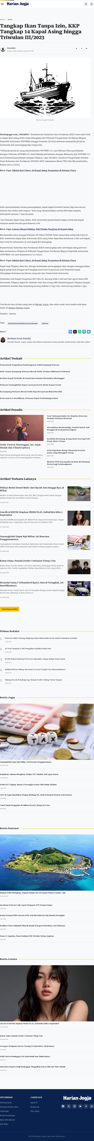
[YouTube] (80, 1106)
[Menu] (2, 4)
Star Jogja (34, 1111)
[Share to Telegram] (88, 331)
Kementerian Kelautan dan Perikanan (22, 323)
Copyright (4, 1111)
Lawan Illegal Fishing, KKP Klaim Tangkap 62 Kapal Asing (42, 229)
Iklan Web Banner (7, 1120)
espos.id (33, 1103)
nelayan (45, 323)
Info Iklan (4, 1124)
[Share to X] (75, 331)
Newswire (11, 48)
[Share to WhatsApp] (79, 331)
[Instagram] (74, 1106)
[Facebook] (63, 1106)
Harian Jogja (41, 304)
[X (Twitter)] (68, 1106)
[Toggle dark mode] (91, 4)
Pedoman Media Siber (9, 1107)
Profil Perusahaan (7, 1115)
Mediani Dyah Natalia (19, 338)
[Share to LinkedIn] (84, 331)
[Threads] (86, 1106)
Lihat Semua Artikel (10, 609)
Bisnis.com (34, 1107)
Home (2, 19)
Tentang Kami (6, 1103)
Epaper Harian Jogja (18, 308)
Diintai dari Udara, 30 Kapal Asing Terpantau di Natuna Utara (44, 170)
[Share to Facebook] (70, 331)
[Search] (86, 4)
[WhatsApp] (91, 1106)
